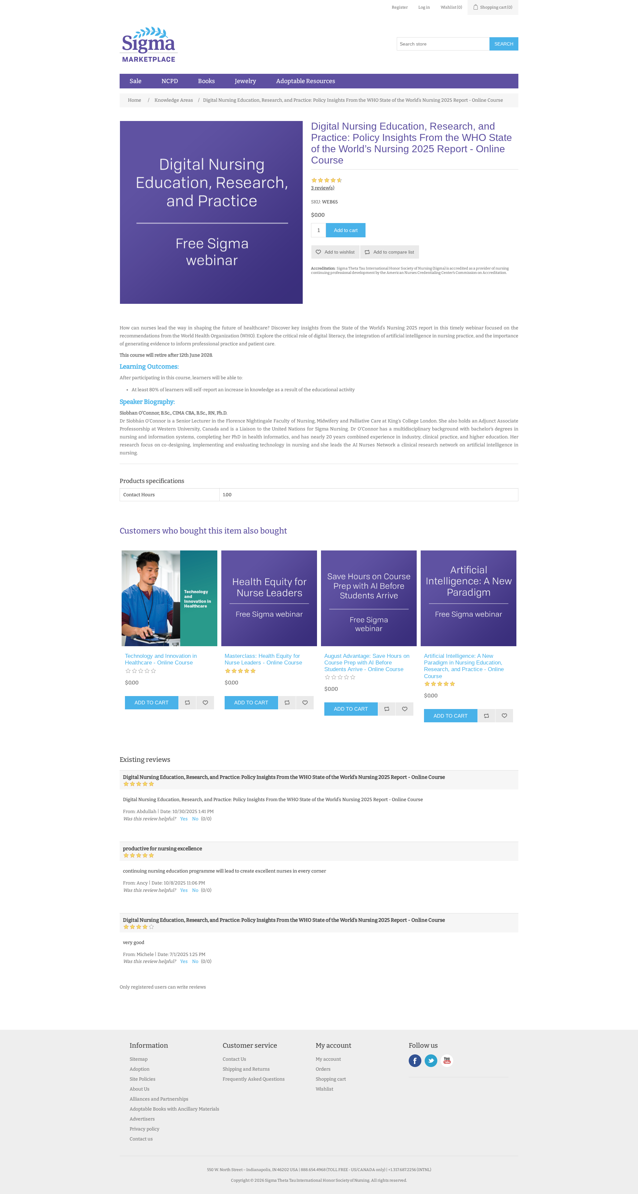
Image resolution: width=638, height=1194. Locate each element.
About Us (140, 1089)
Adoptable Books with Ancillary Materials (174, 1109)
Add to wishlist (340, 252)
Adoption (140, 1069)
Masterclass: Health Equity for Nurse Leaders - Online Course (263, 659)
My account (328, 1059)
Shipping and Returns (246, 1069)
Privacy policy (145, 1129)
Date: (165, 811)
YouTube (447, 1060)
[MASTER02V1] (269, 598)
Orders (323, 1069)
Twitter (431, 1060)
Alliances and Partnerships (159, 1099)
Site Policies (143, 1079)
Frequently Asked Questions (254, 1079)
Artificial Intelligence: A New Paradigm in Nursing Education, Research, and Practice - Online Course (464, 666)
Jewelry (245, 81)
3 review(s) (322, 188)
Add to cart (346, 230)
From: (129, 811)
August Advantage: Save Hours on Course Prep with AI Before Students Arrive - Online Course (366, 663)
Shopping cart (331, 1079)
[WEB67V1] (369, 598)
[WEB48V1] (468, 598)
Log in (424, 7)
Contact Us (234, 1059)
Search (503, 44)
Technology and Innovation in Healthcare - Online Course (161, 659)
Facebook (415, 1060)
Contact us (141, 1139)
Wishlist (324, 1089)
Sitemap (139, 1059)
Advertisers (142, 1119)
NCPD (169, 81)
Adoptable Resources (305, 81)
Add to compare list (393, 252)
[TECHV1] (169, 598)
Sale (136, 81)
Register (400, 7)
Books (206, 81)
